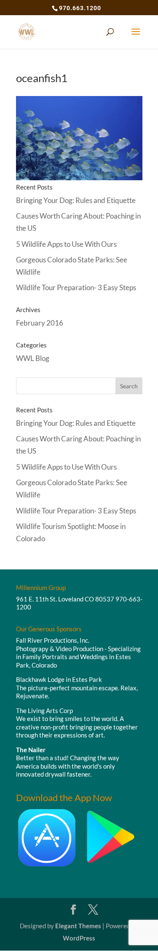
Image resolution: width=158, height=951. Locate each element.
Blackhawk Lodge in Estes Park (59, 679)
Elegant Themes (78, 926)
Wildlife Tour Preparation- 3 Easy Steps (76, 287)
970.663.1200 (80, 8)
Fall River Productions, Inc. (52, 640)
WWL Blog (32, 358)
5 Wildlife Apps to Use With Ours (66, 244)
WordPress (79, 938)
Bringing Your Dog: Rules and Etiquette (76, 200)
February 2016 (39, 322)
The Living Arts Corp (44, 710)
